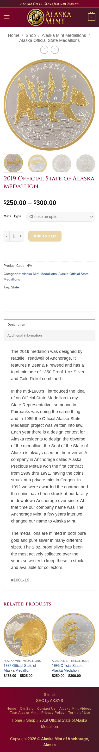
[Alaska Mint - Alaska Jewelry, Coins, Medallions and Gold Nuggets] (49, 17)
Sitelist (49, 695)
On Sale (26, 708)
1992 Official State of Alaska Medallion (20, 667)
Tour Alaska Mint (23, 712)
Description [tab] (16, 324)
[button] (7, 17)
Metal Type (12, 216)
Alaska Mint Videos (75, 708)
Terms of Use (79, 712)
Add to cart (44, 236)
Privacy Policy (53, 712)
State (15, 287)
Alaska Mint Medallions (64, 35)
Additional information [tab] (24, 335)
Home (13, 35)
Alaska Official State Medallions (49, 40)
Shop (31, 35)
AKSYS (56, 701)
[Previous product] (55, 50)
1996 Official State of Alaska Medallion (68, 667)
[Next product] (44, 50)
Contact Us (46, 708)
